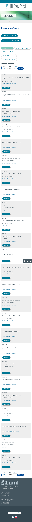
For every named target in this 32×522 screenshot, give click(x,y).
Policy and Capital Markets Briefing (10, 210)
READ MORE (6, 87)
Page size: (10, 68)
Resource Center (15, 21)
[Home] (16, 6)
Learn (7, 21)
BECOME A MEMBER (11, 40)
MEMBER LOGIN (9, 35)
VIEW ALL (15, 66)
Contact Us (14, 512)
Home (3, 21)
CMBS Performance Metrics (9, 83)
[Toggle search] (28, 2)
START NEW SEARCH (9, 59)
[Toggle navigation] (2, 2)
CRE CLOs (4, 225)
